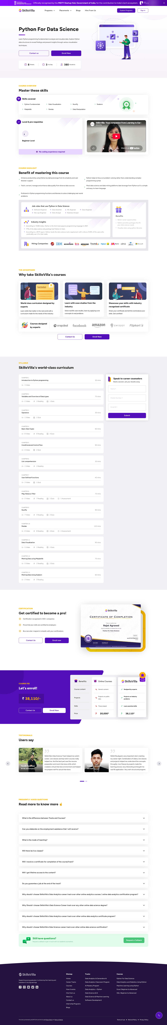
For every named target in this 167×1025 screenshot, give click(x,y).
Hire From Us (90, 10)
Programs (48, 10)
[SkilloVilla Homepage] (27, 10)
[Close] (164, 3)
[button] (83, 818)
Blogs (78, 10)
